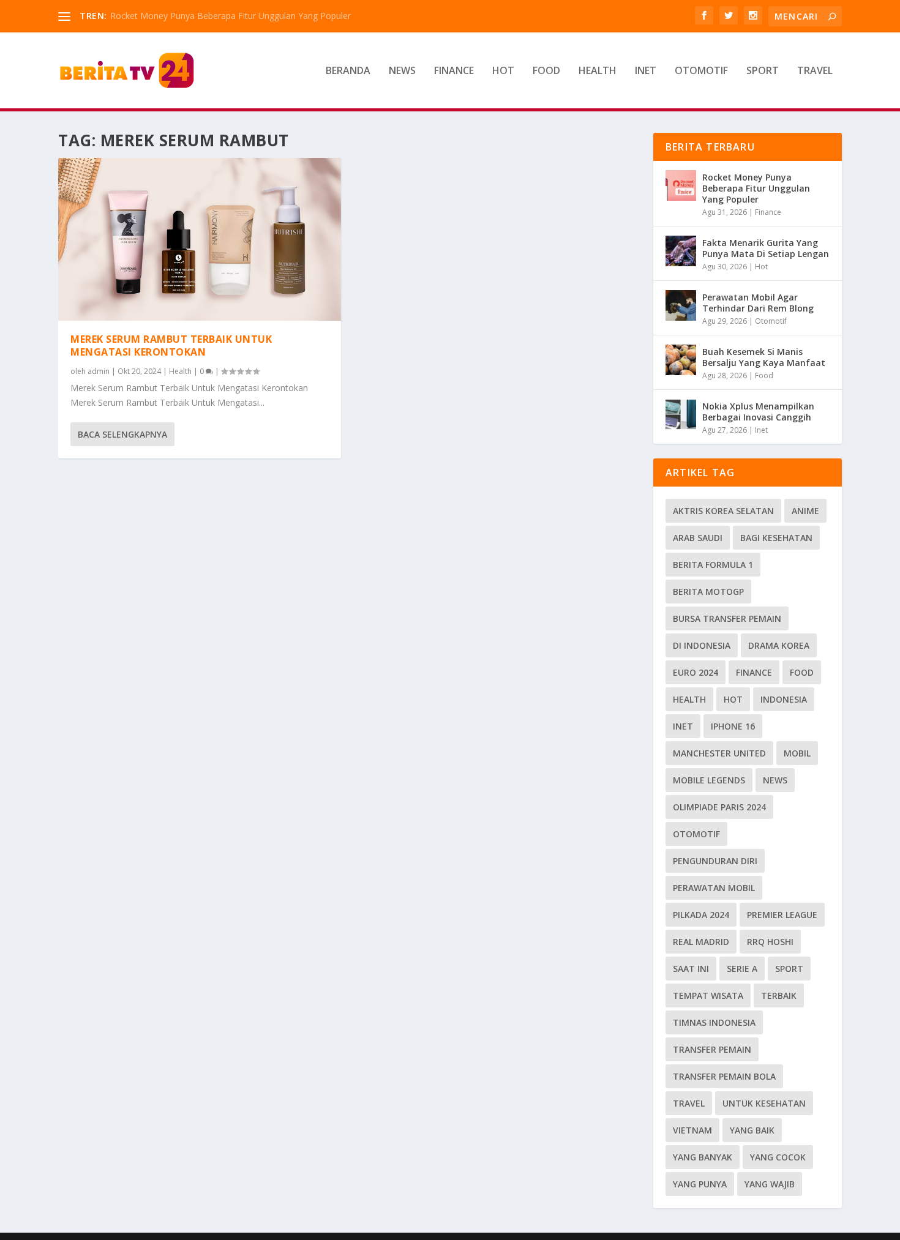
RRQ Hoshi (770, 941)
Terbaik (779, 995)
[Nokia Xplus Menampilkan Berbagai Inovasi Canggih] (681, 414)
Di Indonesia (701, 645)
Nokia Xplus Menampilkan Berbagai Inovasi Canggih (758, 411)
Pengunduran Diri (715, 861)
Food (546, 71)
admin (99, 371)
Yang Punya (700, 1184)
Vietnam (692, 1130)
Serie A (742, 968)
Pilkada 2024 (701, 915)
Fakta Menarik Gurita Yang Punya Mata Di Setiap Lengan (765, 248)
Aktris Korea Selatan (723, 511)
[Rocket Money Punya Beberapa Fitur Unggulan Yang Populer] (681, 185)
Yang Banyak (702, 1157)
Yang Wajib (769, 1184)
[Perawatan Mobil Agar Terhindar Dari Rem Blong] (681, 305)
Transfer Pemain (712, 1049)
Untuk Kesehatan (764, 1103)
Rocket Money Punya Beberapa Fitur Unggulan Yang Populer (230, 15)
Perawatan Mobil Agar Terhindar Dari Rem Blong (758, 302)
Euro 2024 (695, 672)
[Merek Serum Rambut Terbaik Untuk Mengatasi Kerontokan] (199, 239)
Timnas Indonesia (714, 1022)
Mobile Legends (709, 780)
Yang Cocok (778, 1157)
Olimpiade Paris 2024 (719, 807)
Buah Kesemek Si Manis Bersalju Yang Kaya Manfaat (763, 357)
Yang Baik (752, 1130)
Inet (645, 71)
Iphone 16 (733, 726)
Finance (454, 71)
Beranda (348, 71)
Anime (805, 511)
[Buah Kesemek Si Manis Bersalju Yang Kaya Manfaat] (681, 360)
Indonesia (783, 699)
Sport (762, 71)
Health (598, 71)
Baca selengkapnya (122, 434)
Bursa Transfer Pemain (727, 618)
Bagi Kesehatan (776, 537)
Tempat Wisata (708, 995)
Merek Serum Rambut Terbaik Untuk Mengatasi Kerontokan (171, 345)
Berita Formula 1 (713, 564)
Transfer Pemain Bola (724, 1076)
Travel (815, 71)
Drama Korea (778, 645)
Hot (503, 71)
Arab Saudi (697, 537)
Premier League (782, 915)
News (402, 71)
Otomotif (701, 71)
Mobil (797, 753)
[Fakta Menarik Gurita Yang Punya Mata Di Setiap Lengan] (681, 251)
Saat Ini (691, 968)
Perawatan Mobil (714, 888)
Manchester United (719, 753)
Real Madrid (701, 941)
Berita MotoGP (708, 591)
